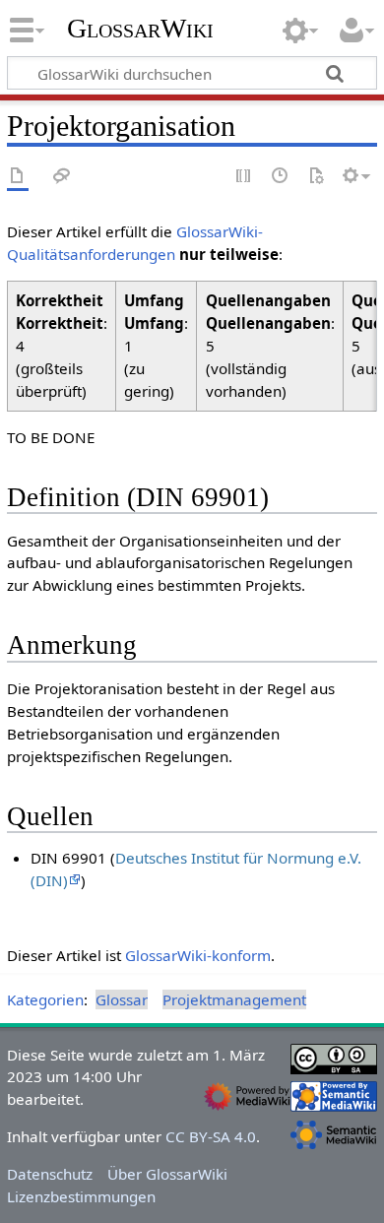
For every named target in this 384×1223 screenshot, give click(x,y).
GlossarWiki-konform (198, 955)
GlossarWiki (140, 28)
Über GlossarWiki (167, 1174)
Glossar (122, 999)
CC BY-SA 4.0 (210, 1136)
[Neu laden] (316, 176)
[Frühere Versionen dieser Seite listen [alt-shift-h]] (280, 176)
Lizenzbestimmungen (81, 1196)
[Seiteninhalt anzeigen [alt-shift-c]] (18, 176)
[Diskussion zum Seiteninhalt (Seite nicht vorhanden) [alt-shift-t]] (62, 176)
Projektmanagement (234, 999)
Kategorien (45, 999)
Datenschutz (50, 1174)
